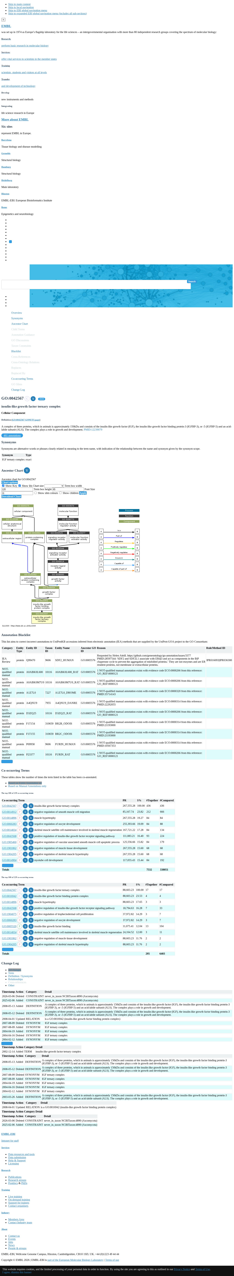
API (10, 302)
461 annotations (12, 435)
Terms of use (112, 1259)
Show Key (11, 485)
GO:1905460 (9, 842)
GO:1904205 (9, 854)
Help (11, 296)
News (11, 1245)
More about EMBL (15, 119)
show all (7, 761)
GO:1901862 (9, 848)
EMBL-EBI (14, 260)
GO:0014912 (9, 811)
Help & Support (17, 1160)
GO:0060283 (9, 823)
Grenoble (5, 153)
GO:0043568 (9, 836)
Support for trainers (18, 1202)
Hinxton (5, 193)
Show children (70, 493)
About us (13, 247)
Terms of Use (202, 1269)
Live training (15, 1196)
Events (12, 1239)
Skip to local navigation (21, 7)
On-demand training (19, 1199)
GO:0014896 (9, 817)
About (4, 1229)
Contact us (14, 1235)
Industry (5, 1212)
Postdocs (13, 1183)
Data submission (17, 1157)
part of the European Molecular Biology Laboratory (75, 1259)
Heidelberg (6, 180)
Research (13, 253)
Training (12, 250)
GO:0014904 (9, 860)
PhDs (24, 1183)
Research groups (17, 1180)
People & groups (17, 1248)
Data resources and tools (21, 1154)
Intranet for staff (10, 1140)
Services (12, 256)
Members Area (16, 1219)
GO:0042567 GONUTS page (26, 420)
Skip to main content (19, 4)
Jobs (10, 1242)
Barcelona (6, 140)
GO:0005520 (9, 926)
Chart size (38, 485)
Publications (14, 1176)
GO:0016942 (9, 896)
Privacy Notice (182, 1269)
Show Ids (27, 485)
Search (192, 281)
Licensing (13, 1163)
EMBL (6, 26)
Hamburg (6, 167)
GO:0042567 (9, 805)
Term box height (43, 489)
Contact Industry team (20, 1222)
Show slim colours (48, 493)
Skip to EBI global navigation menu (27, 10)
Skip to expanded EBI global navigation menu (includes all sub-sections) (47, 13)
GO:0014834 (9, 829)
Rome (4, 207)
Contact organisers (18, 1205)
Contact (12, 299)
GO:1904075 (9, 914)
